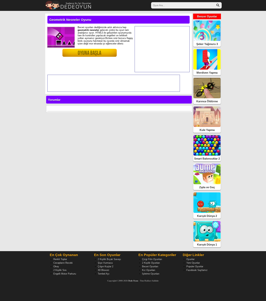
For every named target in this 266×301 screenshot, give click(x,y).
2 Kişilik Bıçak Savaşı (109, 259)
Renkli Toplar (60, 259)
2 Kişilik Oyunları (151, 262)
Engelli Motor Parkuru (64, 273)
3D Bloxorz (103, 270)
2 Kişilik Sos (60, 270)
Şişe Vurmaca (105, 262)
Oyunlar (190, 259)
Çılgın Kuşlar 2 (105, 266)
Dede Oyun (133, 281)
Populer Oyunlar (194, 266)
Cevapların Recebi (63, 262)
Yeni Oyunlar (193, 262)
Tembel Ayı (103, 273)
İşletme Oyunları (150, 273)
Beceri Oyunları (150, 266)
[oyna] (81, 54)
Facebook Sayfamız (197, 270)
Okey (56, 266)
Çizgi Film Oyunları (152, 259)
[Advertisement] (162, 49)
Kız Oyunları (148, 270)
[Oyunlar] (68, 5)
